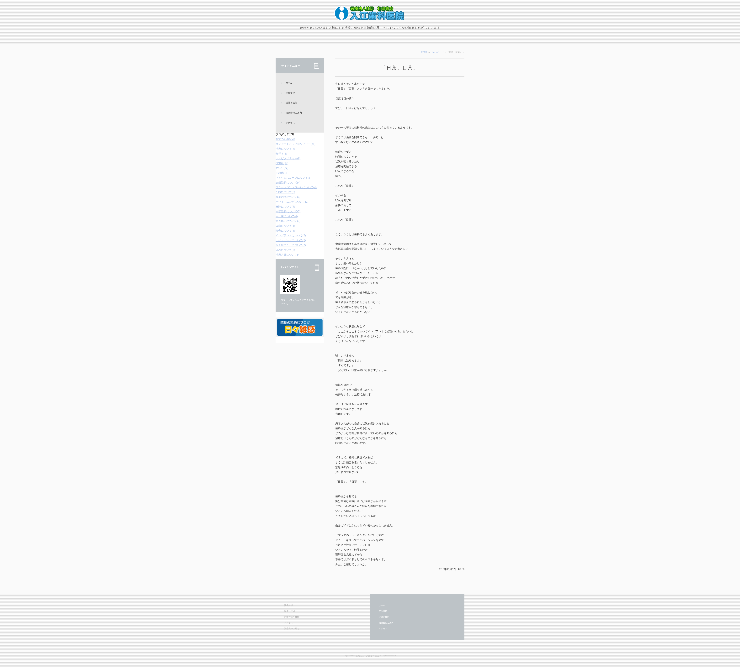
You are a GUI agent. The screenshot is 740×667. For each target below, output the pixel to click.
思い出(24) (282, 168)
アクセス (290, 122)
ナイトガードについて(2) (291, 240)
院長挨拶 (290, 93)
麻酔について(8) (285, 206)
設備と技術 (291, 102)
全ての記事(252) (285, 139)
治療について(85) (286, 148)
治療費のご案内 (294, 112)
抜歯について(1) (285, 225)
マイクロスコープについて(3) (293, 177)
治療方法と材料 (291, 617)
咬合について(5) (285, 230)
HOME (424, 52)
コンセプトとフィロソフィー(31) (295, 144)
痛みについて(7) (285, 250)
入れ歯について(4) (287, 216)
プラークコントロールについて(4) (296, 187)
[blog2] (300, 333)
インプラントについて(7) (291, 235)
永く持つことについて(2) (291, 245)
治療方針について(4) (288, 254)
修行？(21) (282, 153)
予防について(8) (285, 192)
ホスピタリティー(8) (288, 158)
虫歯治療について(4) (288, 182)
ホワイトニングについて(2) (292, 201)
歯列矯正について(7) (288, 221)
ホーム (289, 82)
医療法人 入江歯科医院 (367, 655)
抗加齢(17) (282, 163)
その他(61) (282, 172)
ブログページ (437, 52)
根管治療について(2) (288, 211)
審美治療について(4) (288, 197)
